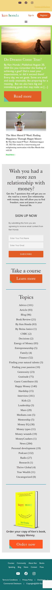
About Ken (33, 563)
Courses (11, 563)
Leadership (24, 405)
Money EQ (23, 424)
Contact (34, 567)
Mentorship (24, 419)
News (23, 443)
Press (42, 567)
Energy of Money (23, 343)
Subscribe (26, 254)
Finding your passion (23, 367)
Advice (23, 305)
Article (23, 309)
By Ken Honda (23, 324)
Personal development (23, 448)
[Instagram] (32, 2)
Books (41, 563)
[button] (31, 15)
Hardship (23, 390)
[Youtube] (20, 2)
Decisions (24, 338)
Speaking (12, 567)
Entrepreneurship (24, 348)
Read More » (10, 155)
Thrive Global (24, 467)
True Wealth (23, 472)
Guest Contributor (24, 381)
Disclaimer (41, 580)
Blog (23, 314)
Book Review (23, 319)
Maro (23, 410)
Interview (23, 395)
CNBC (24, 333)
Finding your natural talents (24, 362)
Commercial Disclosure (42, 7)
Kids (24, 400)
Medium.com (24, 414)
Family (24, 352)
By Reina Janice (24, 328)
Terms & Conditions (11, 580)
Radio (23, 457)
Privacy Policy (28, 580)
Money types (24, 429)
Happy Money (22, 386)
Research (24, 462)
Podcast (23, 453)
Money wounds (23, 433)
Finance (23, 357)
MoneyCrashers (24, 438)
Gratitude (23, 376)
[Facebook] (26, 2)
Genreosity (23, 371)
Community (21, 563)
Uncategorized (24, 476)
